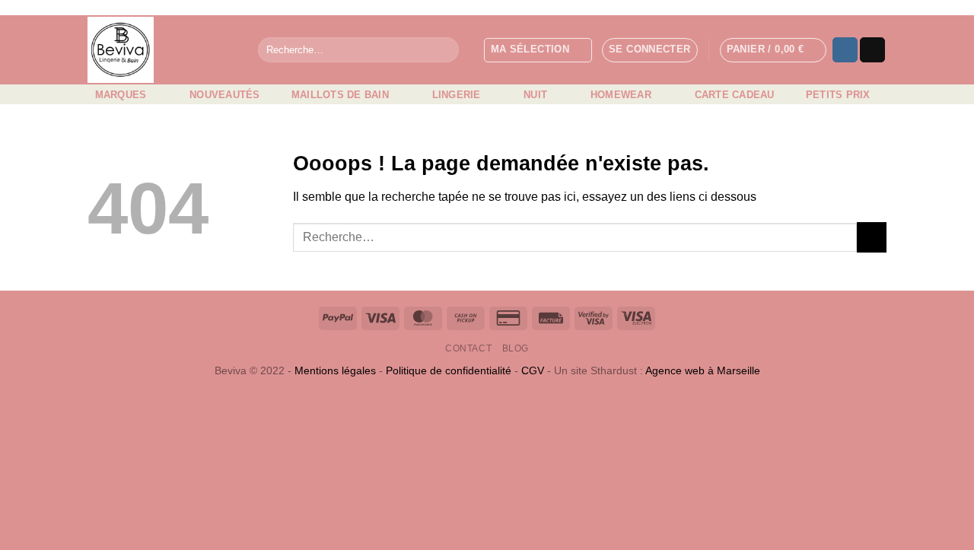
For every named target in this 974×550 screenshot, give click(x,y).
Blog (515, 348)
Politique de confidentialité (448, 370)
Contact (468, 348)
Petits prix (838, 94)
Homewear (620, 94)
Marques (121, 94)
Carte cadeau (735, 94)
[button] (650, 50)
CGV (532, 370)
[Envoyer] (444, 50)
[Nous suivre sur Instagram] (845, 50)
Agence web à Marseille (702, 370)
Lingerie (456, 94)
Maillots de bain (340, 94)
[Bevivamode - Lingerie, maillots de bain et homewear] (161, 49)
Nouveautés (224, 94)
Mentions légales (335, 370)
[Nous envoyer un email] (872, 50)
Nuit (535, 94)
